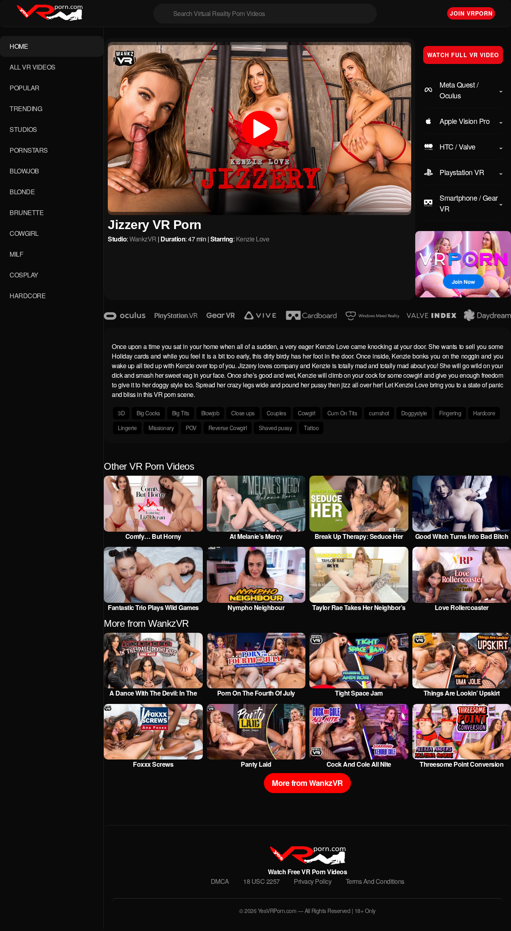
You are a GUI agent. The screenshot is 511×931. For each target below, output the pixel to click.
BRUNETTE (27, 212)
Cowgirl (306, 413)
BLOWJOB (24, 170)
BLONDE (22, 191)
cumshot (379, 413)
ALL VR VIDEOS (32, 67)
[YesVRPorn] (307, 862)
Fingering (450, 413)
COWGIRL (24, 233)
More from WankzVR (307, 782)
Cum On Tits (342, 413)
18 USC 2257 (261, 881)
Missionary (161, 428)
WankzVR (142, 238)
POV (191, 428)
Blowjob (210, 413)
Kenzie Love (252, 238)
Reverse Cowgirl (227, 428)
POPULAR (25, 87)
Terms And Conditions (375, 881)
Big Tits (180, 413)
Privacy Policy (312, 881)
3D (121, 413)
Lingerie (127, 428)
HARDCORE (28, 295)
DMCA (220, 881)
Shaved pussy (275, 428)
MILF (16, 254)
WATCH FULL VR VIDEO (463, 55)
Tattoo (311, 428)
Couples (276, 413)
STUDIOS (23, 129)
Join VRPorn (471, 13)
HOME (19, 46)
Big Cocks (148, 413)
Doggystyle (414, 413)
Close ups (243, 413)
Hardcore (484, 413)
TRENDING (26, 108)
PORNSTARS (29, 150)
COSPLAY (24, 274)
